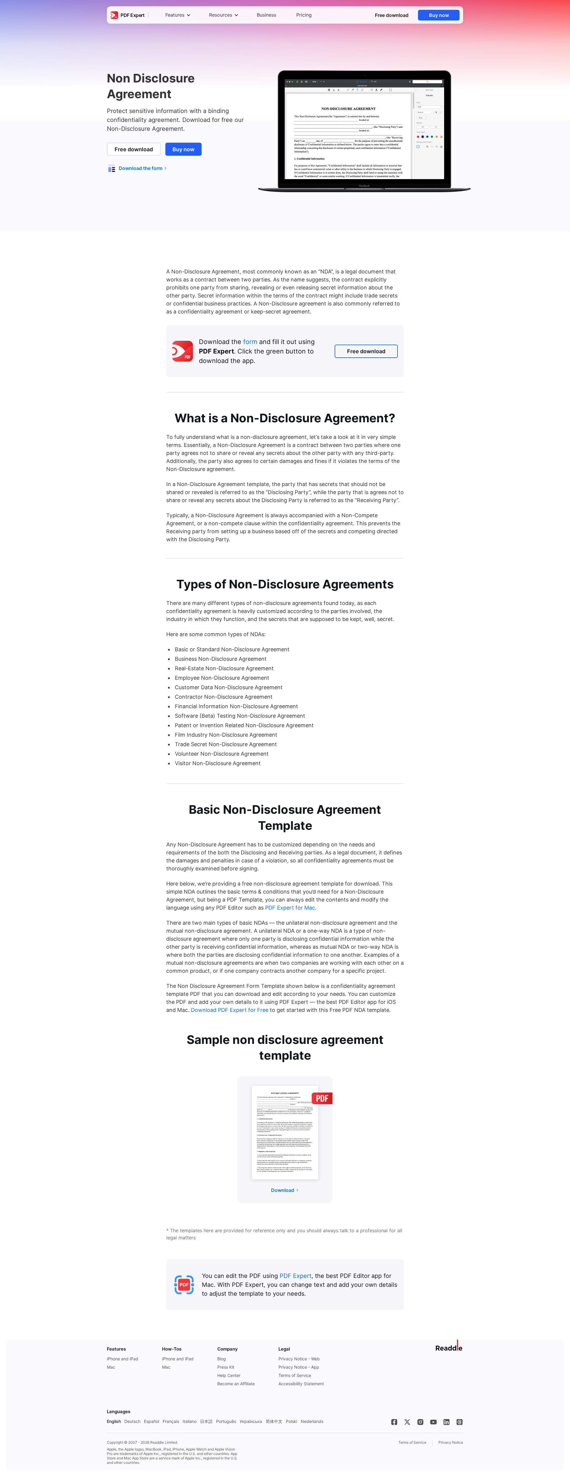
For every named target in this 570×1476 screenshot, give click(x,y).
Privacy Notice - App (298, 1367)
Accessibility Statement (301, 1383)
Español (151, 1421)
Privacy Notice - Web (299, 1358)
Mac (111, 1367)
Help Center (228, 1375)
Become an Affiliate (236, 1383)
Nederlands (312, 1421)
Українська (251, 1421)
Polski (291, 1421)
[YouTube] (433, 1422)
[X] (407, 1422)
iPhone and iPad (122, 1358)
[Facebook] (394, 1422)
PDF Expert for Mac (290, 908)
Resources (220, 15)
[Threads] (459, 1422)
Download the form (140, 168)
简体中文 (274, 1421)
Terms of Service (294, 1375)
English (114, 1421)
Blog (221, 1358)
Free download (391, 15)
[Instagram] (420, 1422)
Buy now (439, 15)
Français (171, 1421)
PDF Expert (295, 1275)
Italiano (190, 1421)
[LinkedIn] (446, 1422)
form (250, 341)
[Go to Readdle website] (449, 1345)
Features (174, 15)
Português (226, 1421)
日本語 (206, 1421)
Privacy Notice (450, 1442)
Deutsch (132, 1421)
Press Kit (225, 1367)
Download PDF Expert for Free (229, 1010)
